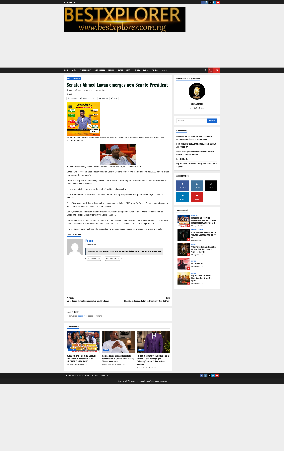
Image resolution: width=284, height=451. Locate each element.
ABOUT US (76, 375)
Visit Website (94, 258)
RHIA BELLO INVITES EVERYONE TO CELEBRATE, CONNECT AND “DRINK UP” (184, 235)
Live (216, 70)
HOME (66, 70)
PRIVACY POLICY (101, 375)
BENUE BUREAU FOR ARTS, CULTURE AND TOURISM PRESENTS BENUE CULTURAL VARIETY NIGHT (81, 358)
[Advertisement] (142, 48)
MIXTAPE (111, 70)
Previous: (88, 299)
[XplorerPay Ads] (83, 118)
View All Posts (112, 258)
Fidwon (71, 90)
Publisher (71, 364)
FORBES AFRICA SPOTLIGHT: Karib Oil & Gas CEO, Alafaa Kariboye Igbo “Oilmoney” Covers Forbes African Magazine (153, 360)
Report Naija (107, 364)
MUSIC (74, 70)
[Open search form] (205, 70)
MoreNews (150, 381)
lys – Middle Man (182, 159)
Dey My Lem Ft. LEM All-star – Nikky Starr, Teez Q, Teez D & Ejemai (184, 278)
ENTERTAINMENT (85, 70)
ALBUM (137, 70)
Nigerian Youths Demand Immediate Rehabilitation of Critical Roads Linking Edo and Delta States (118, 358)
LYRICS (145, 70)
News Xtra (76, 78)
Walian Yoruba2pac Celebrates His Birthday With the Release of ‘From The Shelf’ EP (184, 249)
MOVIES (120, 70)
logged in (81, 316)
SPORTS (164, 70)
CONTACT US (87, 375)
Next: (147, 299)
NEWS (128, 70)
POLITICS (155, 70)
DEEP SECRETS (100, 70)
